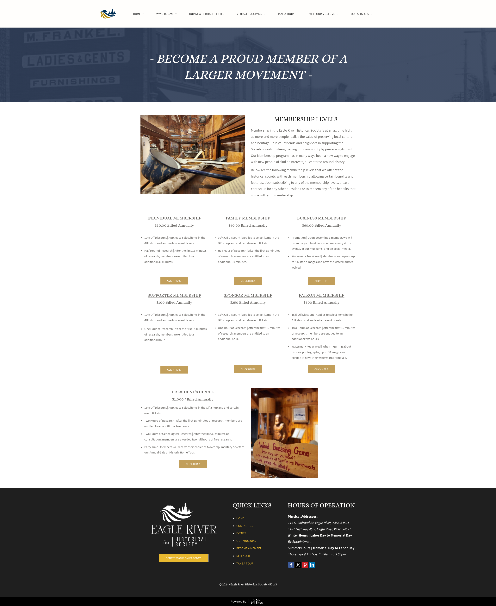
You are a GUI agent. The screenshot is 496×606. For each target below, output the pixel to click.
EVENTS (241, 533)
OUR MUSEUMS (246, 541)
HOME (240, 518)
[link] (192, 118)
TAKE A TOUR (244, 563)
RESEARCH (243, 556)
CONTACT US (244, 526)
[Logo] (107, 13)
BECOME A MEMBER (249, 548)
